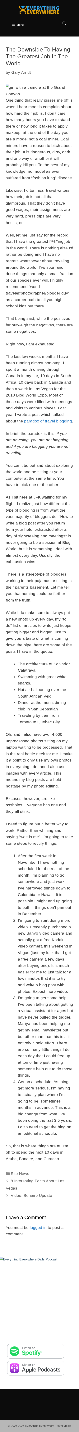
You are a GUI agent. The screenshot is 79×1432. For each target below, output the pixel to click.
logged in (38, 1227)
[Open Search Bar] (64, 23)
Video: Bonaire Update (31, 1195)
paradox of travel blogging (48, 421)
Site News (20, 1173)
